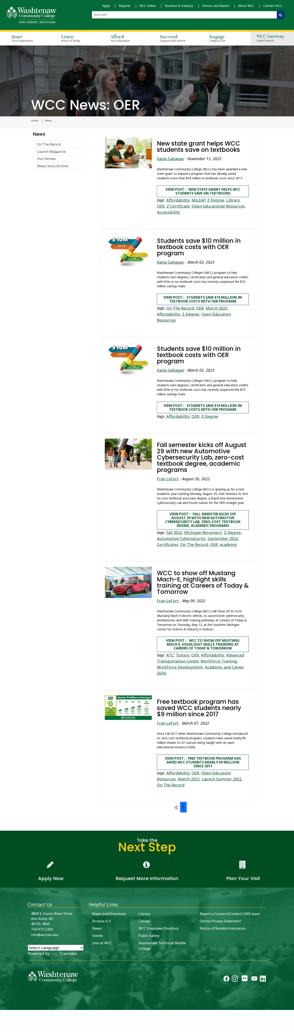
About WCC (246, 6)
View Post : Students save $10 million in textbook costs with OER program (203, 299)
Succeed (173, 38)
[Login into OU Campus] (2, 1006)
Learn (70, 38)
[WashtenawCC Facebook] (226, 979)
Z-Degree (215, 200)
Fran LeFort (168, 478)
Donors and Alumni (215, 6)
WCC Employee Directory (158, 928)
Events (97, 935)
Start (22, 38)
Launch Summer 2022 (221, 779)
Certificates (167, 544)
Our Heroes (46, 158)
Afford (120, 38)
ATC (170, 655)
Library (233, 200)
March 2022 (189, 779)
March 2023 (216, 308)
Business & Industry (179, 6)
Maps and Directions (109, 913)
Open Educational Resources (218, 206)
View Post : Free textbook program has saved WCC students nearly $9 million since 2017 (203, 762)
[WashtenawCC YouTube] (254, 979)
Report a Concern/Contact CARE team (230, 913)
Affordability (177, 200)
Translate (68, 953)
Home (34, 120)
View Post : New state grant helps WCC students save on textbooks (203, 191)
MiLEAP (198, 200)
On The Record (49, 144)
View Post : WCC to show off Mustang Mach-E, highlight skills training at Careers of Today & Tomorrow (203, 644)
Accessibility (168, 212)
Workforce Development (180, 667)
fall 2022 (174, 532)
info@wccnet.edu (44, 934)
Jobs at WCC (102, 943)
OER (160, 206)
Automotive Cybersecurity (181, 538)
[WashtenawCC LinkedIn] (262, 979)
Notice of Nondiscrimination (223, 928)
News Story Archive (52, 166)
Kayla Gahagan (170, 158)
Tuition (182, 655)
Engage (217, 38)
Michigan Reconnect (203, 532)
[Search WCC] (280, 15)
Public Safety (148, 935)
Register (124, 6)
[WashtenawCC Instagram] (234, 979)
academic (228, 544)
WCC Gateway (270, 38)
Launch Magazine (51, 151)
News (39, 134)
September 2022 (222, 538)
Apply (106, 6)
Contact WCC (272, 6)
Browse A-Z (101, 921)
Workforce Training (219, 661)
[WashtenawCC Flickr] (244, 979)
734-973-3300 (42, 929)
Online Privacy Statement (220, 921)
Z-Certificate (178, 206)
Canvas (144, 921)
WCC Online (147, 6)
